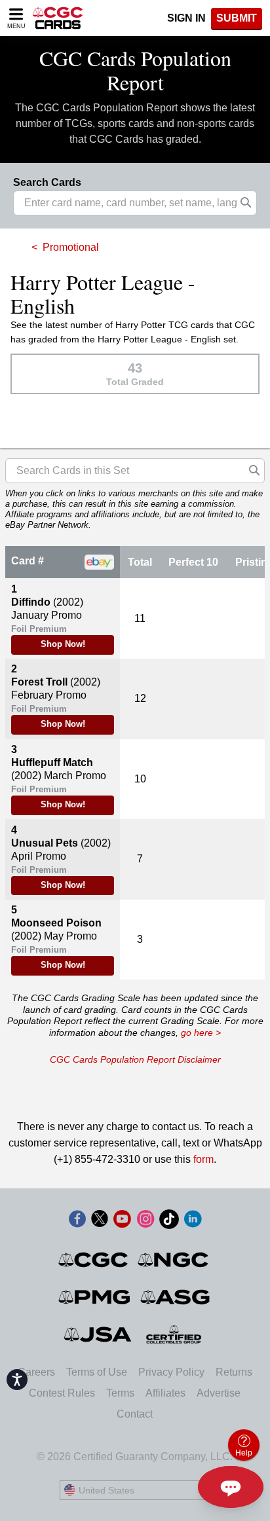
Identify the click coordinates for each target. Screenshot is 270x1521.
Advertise (219, 1393)
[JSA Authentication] (98, 1334)
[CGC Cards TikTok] (169, 1221)
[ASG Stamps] (176, 1297)
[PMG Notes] (95, 1297)
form (203, 1159)
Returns (234, 1372)
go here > (201, 1032)
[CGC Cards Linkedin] (192, 1221)
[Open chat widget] (230, 1487)
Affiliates (165, 1393)
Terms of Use (96, 1372)
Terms (120, 1393)
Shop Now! (63, 644)
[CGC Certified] (57, 18)
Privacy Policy (171, 1372)
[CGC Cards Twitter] (99, 1221)
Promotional (71, 247)
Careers (36, 1372)
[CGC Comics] (94, 1260)
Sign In (186, 18)
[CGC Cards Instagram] (145, 1221)
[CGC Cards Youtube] (122, 1221)
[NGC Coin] (174, 1260)
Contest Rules (62, 1393)
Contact (135, 1414)
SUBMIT (236, 18)
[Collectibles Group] (174, 1334)
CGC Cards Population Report (135, 70)
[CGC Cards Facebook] (77, 1221)
